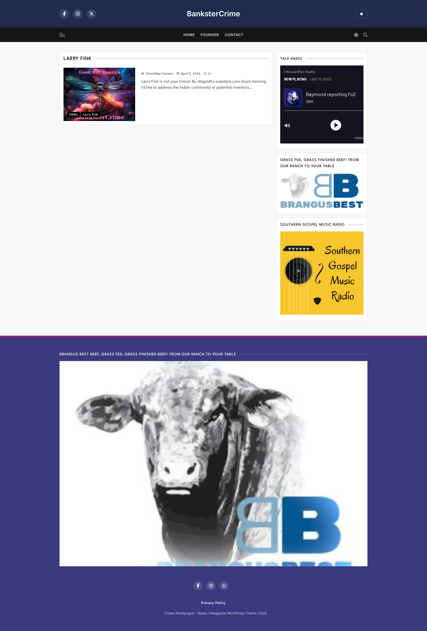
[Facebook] (64, 14)
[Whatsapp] (224, 585)
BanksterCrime (213, 13)
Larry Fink (90, 114)
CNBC (73, 114)
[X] (91, 14)
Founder (210, 35)
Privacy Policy (213, 603)
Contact (234, 35)
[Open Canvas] (62, 35)
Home (189, 35)
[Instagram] (78, 14)
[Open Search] (365, 35)
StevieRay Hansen (159, 73)
